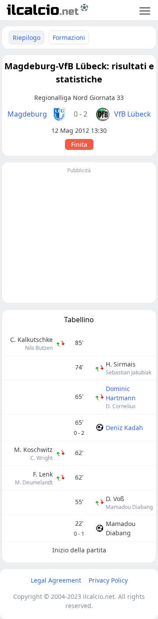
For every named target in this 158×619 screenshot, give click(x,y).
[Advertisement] (79, 237)
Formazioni (69, 37)
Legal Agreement (56, 580)
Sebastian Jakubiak (128, 372)
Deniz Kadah (124, 427)
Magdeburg (27, 114)
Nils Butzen (39, 348)
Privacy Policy (108, 580)
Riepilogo (26, 37)
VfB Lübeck (132, 114)
